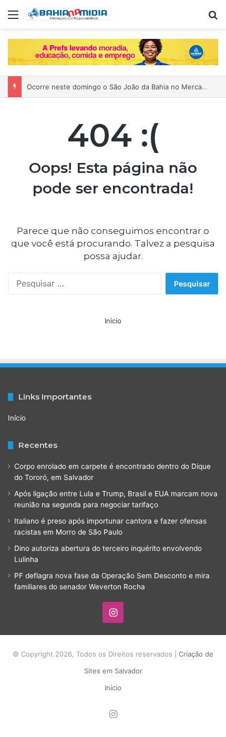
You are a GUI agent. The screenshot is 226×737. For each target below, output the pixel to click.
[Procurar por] (213, 18)
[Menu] (13, 18)
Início (113, 320)
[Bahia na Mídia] (68, 14)
